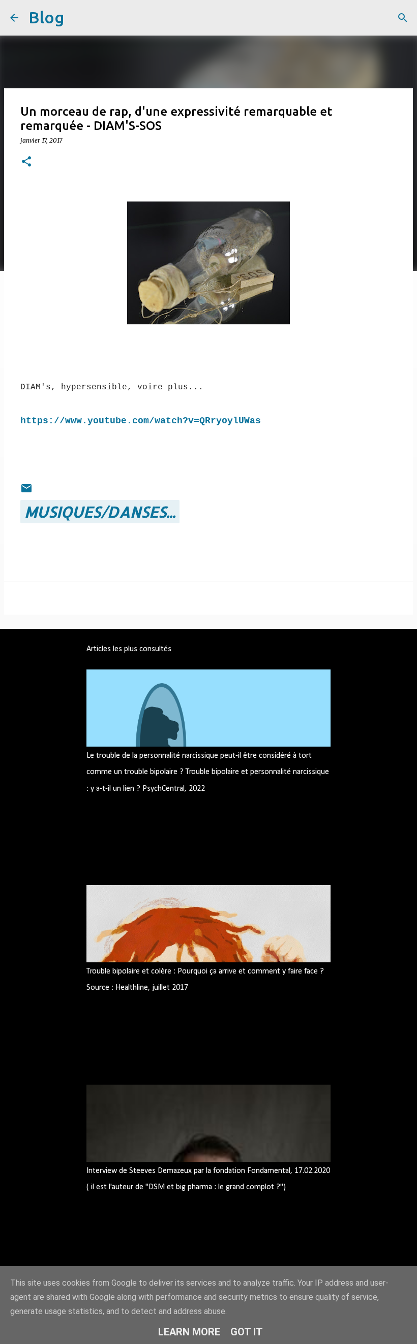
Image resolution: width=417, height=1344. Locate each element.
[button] (26, 162)
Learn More (189, 1332)
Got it (246, 1332)
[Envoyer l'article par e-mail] (26, 488)
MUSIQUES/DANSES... (99, 511)
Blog (46, 17)
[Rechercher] (78, 18)
